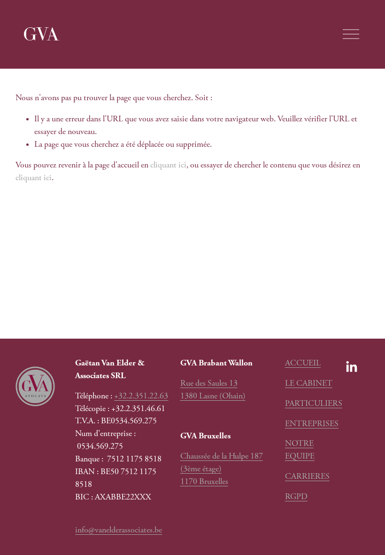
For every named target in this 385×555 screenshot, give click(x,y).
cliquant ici (168, 165)
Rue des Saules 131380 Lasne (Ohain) (213, 389)
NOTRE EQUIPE (300, 449)
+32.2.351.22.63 (141, 396)
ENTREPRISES (312, 424)
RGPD (296, 497)
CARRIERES (307, 476)
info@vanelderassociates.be (118, 530)
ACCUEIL (303, 363)
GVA (41, 34)
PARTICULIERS (313, 403)
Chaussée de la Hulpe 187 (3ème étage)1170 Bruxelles (221, 469)
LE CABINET (308, 383)
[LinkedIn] (351, 366)
